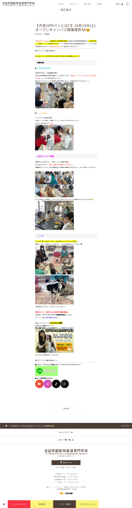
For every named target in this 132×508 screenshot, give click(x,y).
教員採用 (66, 487)
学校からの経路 (71, 467)
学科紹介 (61, 4)
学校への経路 (60, 467)
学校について (74, 4)
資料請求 (42, 504)
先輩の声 (99, 4)
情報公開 (83, 487)
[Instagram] (48, 387)
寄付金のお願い (75, 487)
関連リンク (49, 487)
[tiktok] (56, 387)
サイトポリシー (58, 487)
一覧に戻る (66, 408)
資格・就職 (87, 4)
